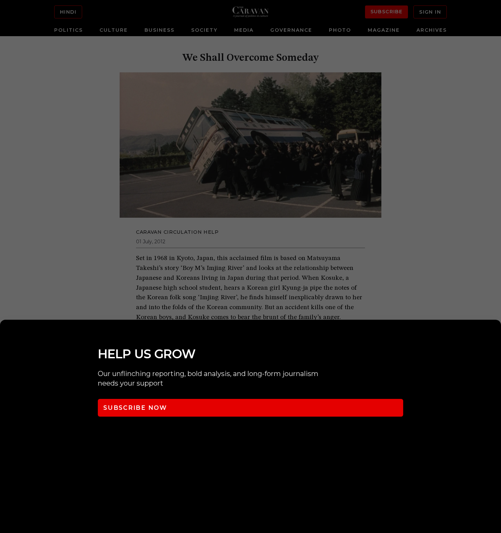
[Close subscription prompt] (494, 334)
